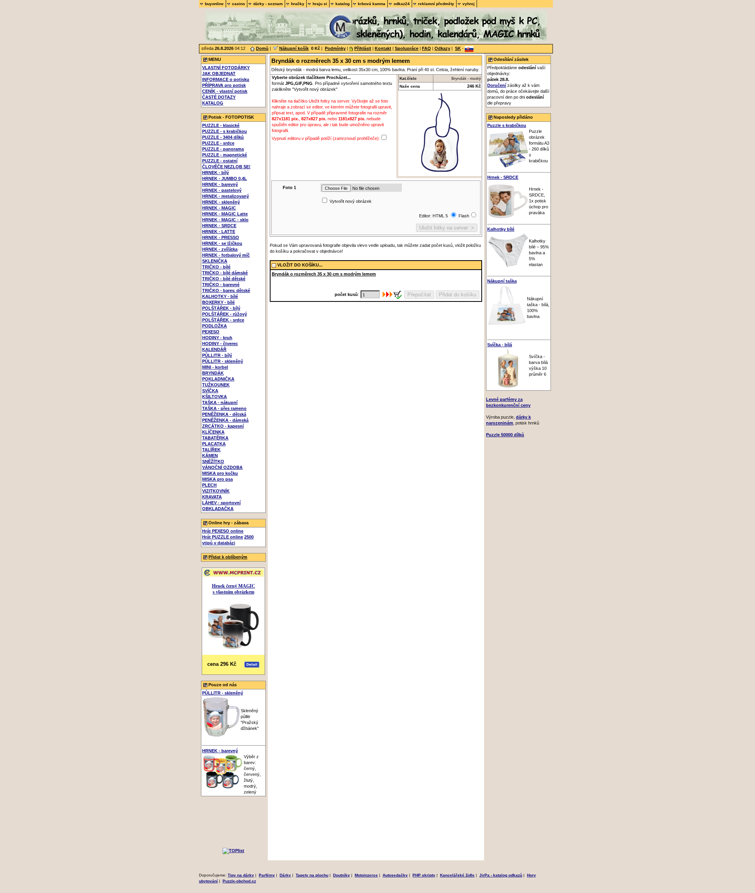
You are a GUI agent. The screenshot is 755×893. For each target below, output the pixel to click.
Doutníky (341, 875)
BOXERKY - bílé (218, 302)
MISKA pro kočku (220, 473)
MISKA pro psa (217, 479)
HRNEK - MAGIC (219, 208)
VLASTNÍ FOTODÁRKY (226, 67)
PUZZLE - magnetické (224, 155)
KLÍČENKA (213, 432)
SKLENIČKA (214, 261)
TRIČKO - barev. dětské (226, 290)
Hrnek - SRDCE (502, 177)
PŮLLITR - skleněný (222, 361)
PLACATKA (214, 443)
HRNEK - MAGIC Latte (225, 213)
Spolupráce (406, 48)
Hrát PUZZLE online (222, 537)
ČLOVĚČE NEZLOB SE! (226, 166)
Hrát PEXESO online (222, 531)
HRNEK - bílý (215, 172)
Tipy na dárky (241, 875)
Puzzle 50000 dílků (505, 434)
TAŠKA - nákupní (220, 402)
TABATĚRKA (215, 437)
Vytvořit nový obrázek (351, 201)
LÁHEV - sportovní (221, 502)
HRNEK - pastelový (221, 190)
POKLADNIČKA (218, 379)
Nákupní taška (502, 281)
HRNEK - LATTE (218, 231)
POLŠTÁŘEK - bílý (221, 308)
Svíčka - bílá (499, 344)
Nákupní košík (294, 48)
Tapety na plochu (312, 875)
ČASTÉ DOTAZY (219, 97)
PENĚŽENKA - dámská (225, 420)
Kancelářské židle (457, 875)
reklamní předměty (436, 4)
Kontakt (383, 48)
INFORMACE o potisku (225, 79)
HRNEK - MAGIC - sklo (225, 219)
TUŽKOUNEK (216, 384)
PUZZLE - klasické (220, 125)
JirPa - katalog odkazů (500, 875)
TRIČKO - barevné (220, 284)
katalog (342, 4)
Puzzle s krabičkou (506, 125)
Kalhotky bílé (500, 229)
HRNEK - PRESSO (220, 237)
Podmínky (335, 48)
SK (458, 48)
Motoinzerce (366, 875)
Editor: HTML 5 (434, 215)
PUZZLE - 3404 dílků (223, 137)
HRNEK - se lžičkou (222, 243)
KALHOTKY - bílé (220, 296)
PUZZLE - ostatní (220, 160)
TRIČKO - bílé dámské (225, 272)
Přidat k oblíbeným (227, 557)
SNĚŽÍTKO (213, 461)
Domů (262, 48)
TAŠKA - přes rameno (224, 408)
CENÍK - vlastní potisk (224, 91)
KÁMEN (210, 455)
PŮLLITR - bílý (217, 355)
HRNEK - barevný (220, 184)
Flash (464, 215)
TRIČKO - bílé (216, 267)
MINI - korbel (215, 367)
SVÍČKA (210, 390)
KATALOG (212, 103)
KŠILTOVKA (214, 396)
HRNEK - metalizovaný (225, 196)
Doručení (496, 85)
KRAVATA (212, 496)
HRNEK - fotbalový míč (226, 255)
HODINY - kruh (217, 337)
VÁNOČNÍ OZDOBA (222, 467)
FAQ (426, 48)
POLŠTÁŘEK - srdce (223, 320)
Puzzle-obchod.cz (239, 881)
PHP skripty (423, 875)
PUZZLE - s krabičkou (224, 131)
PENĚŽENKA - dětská (224, 414)
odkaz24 (401, 4)
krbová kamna (372, 4)
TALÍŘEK (211, 449)
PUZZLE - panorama (223, 149)
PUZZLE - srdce (218, 143)
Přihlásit (362, 48)
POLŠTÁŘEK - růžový (224, 314)
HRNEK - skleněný (221, 202)
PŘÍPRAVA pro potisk (224, 85)
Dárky (285, 875)
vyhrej (468, 4)
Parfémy (267, 875)
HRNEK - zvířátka (220, 249)
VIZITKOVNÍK (216, 491)
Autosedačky (395, 875)
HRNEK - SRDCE (219, 225)
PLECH (209, 485)
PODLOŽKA (214, 325)
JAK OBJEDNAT (219, 73)
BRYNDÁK (213, 373)
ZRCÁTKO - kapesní (223, 426)
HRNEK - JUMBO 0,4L (224, 178)
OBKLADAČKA (218, 508)
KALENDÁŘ (214, 349)
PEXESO (210, 331)
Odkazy (442, 48)
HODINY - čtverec (220, 343)
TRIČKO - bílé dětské (223, 278)
